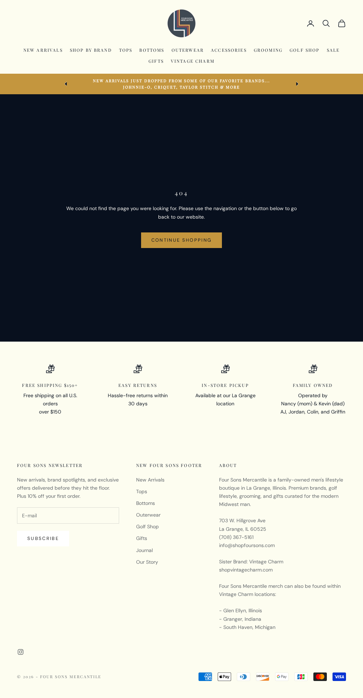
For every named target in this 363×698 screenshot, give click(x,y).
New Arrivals (43, 50)
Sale (333, 50)
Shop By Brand (91, 50)
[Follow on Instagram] (20, 651)
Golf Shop (304, 50)
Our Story (147, 562)
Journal (144, 550)
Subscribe (43, 538)
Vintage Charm (192, 61)
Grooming (268, 50)
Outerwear (188, 50)
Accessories (229, 50)
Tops (126, 50)
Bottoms (151, 50)
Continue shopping (181, 240)
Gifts (156, 61)
